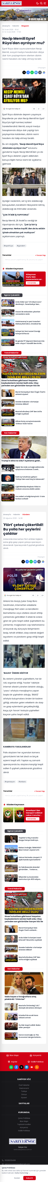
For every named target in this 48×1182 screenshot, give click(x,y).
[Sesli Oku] (34, 109)
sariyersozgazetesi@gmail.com (17, 1164)
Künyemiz (37, 1055)
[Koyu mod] (37, 3)
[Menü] (45, 3)
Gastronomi (24, 1088)
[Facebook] (16, 1067)
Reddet (17, 1178)
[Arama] (41, 3)
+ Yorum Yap (40, 255)
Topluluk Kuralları (24, 1124)
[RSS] (37, 1067)
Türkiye (24, 1091)
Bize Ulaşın (14, 1055)
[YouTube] (32, 1067)
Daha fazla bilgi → (22, 1173)
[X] (21, 1067)
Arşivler (14, 1062)
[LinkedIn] (26, 1067)
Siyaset (24, 1097)
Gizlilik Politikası (37, 1062)
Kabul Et (29, 1178)
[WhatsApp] (11, 1067)
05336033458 (10, 1160)
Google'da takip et (13, 109)
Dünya (24, 1094)
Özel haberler (24, 1085)
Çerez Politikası (24, 1118)
